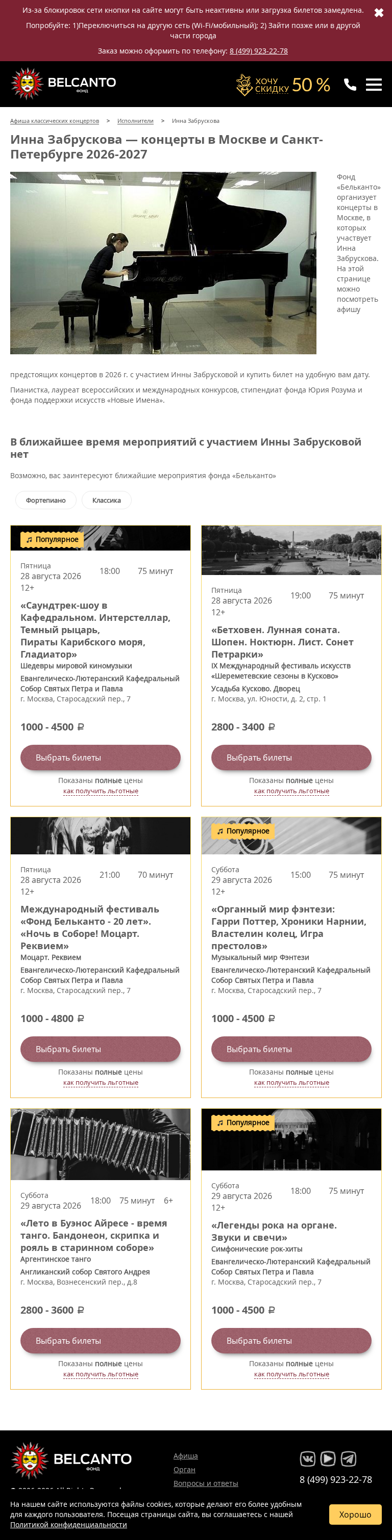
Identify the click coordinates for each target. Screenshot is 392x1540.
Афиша (186, 1455)
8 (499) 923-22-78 (259, 51)
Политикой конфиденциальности (68, 1524)
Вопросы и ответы (206, 1483)
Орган (184, 1469)
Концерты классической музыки (64, 83)
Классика (106, 500)
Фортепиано (46, 500)
